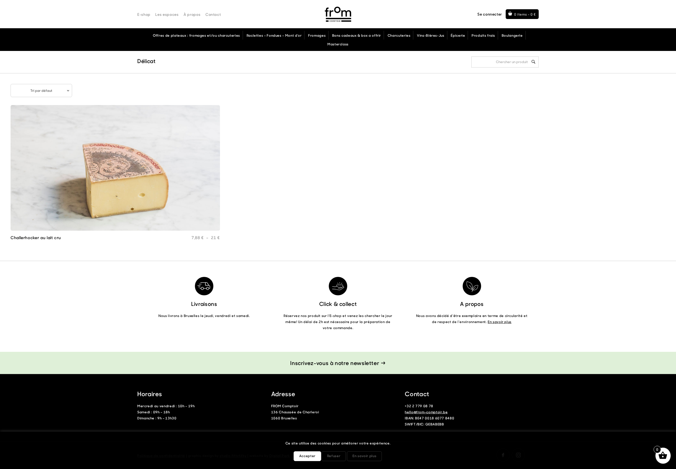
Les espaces (167, 14)
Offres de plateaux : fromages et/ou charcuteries (196, 35)
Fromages (317, 35)
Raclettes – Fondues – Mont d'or (274, 35)
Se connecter (489, 14)
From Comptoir (338, 14)
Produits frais (483, 35)
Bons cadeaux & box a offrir (356, 35)
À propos (192, 14)
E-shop (144, 14)
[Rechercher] (533, 62)
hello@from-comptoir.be (426, 412)
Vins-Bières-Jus (430, 35)
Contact (213, 14)
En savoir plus (499, 321)
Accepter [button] (307, 455)
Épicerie (458, 35)
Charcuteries (399, 35)
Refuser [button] (333, 455)
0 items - (525, 14)
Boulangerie (512, 35)
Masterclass (338, 44)
